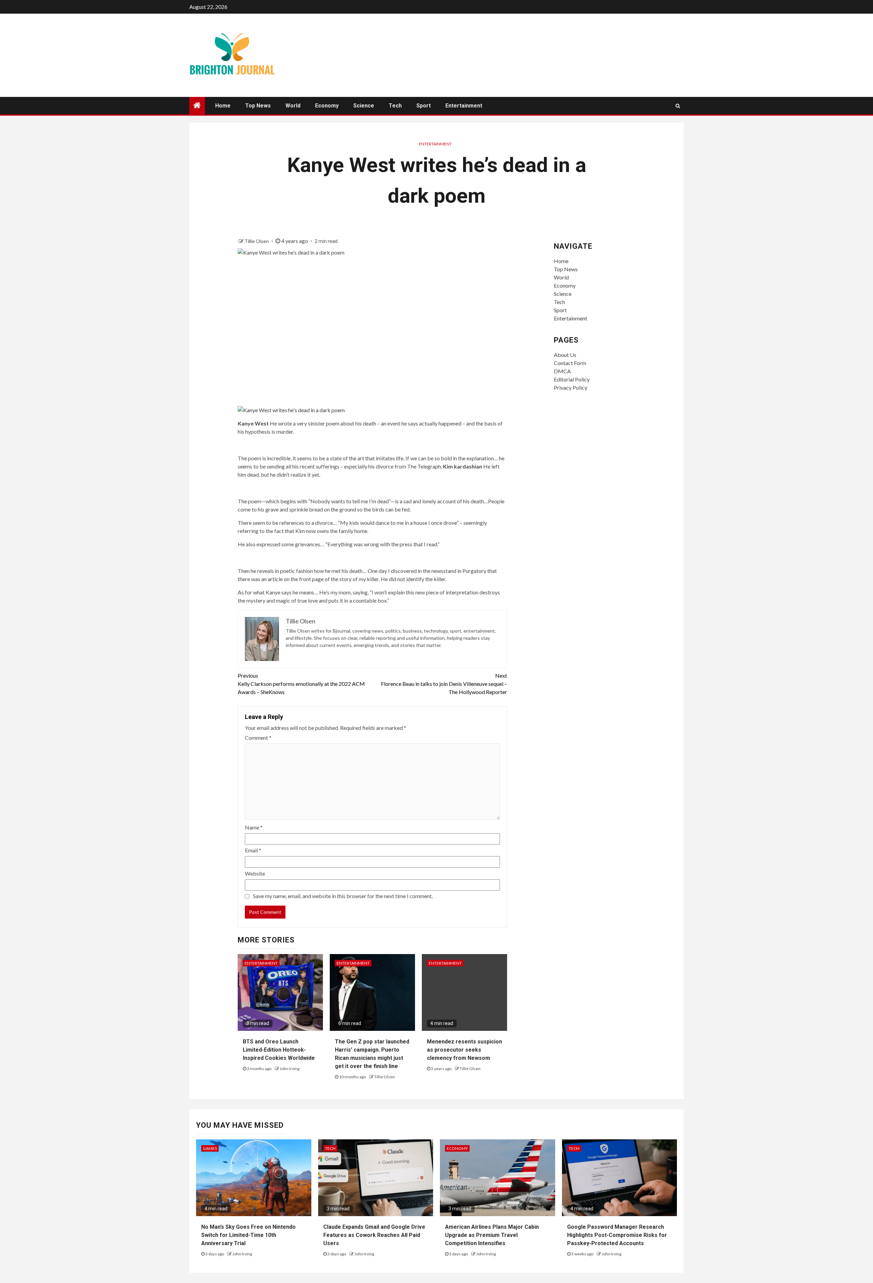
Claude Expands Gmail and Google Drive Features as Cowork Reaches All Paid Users (374, 1235)
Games (210, 1148)
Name (254, 827)
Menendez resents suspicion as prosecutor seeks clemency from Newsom (464, 1049)
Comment (258, 737)
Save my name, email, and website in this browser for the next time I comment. (343, 896)
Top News (258, 105)
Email (253, 850)
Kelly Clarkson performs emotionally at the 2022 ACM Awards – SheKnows (301, 683)
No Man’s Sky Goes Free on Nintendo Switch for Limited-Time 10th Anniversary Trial (248, 1235)
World (292, 105)
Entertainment (463, 105)
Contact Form (570, 363)
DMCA (562, 371)
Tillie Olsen (257, 241)
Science (363, 105)
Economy (327, 105)
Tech (395, 105)
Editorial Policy (572, 379)
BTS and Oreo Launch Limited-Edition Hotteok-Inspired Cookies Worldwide (279, 1049)
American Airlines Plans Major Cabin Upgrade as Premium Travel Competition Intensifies (492, 1235)
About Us (565, 354)
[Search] (678, 105)
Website (255, 873)
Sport (423, 105)
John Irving (289, 1068)
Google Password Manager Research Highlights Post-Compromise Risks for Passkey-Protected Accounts (617, 1235)
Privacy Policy (570, 387)
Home (223, 105)
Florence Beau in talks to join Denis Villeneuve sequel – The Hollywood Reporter (444, 683)
